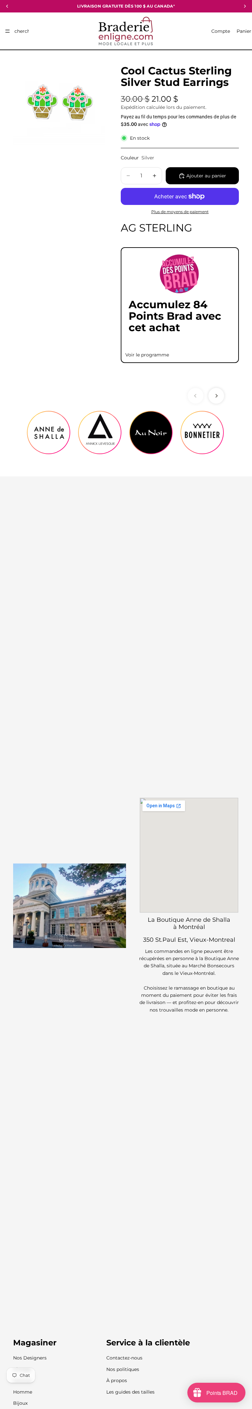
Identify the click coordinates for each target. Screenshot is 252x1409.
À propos (116, 1380)
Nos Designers (30, 1358)
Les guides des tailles (130, 1392)
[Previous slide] (195, 396)
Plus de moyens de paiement (180, 212)
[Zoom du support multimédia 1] (59, 104)
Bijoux (20, 1403)
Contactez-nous (124, 1358)
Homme (22, 1392)
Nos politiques (122, 1369)
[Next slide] (216, 396)
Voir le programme (147, 355)
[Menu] (7, 31)
